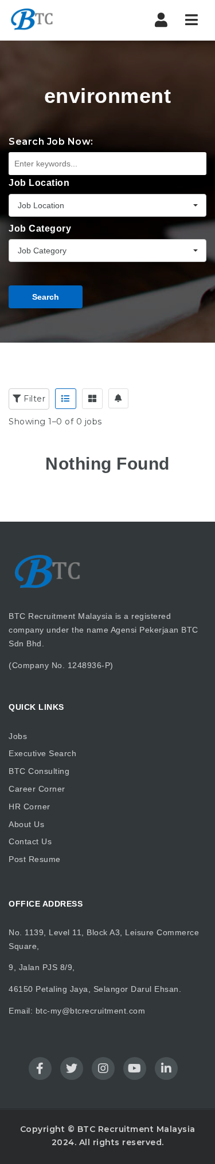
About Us (26, 824)
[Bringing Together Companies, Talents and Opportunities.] (57, 20)
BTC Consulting (39, 771)
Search (45, 296)
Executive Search (42, 753)
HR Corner (29, 806)
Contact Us (30, 841)
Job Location (39, 183)
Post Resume (35, 859)
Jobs (18, 736)
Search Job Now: (51, 141)
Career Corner (37, 788)
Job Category (40, 228)
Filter (33, 399)
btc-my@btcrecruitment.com (91, 1010)
